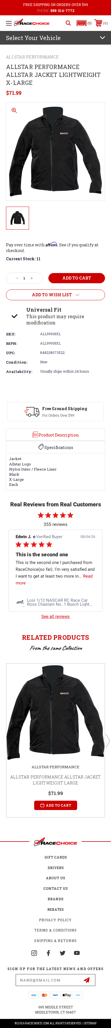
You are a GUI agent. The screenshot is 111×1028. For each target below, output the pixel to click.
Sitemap (90, 1023)
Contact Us (55, 888)
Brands (55, 899)
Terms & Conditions (55, 930)
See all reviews (55, 616)
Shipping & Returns (55, 940)
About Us (55, 878)
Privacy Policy (55, 920)
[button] (84, 23)
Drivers (56, 867)
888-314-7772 (62, 10)
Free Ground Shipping (64, 408)
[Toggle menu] (9, 23)
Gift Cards (55, 857)
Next (107, 740)
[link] (55, 602)
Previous (4, 740)
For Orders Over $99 (58, 415)
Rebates (55, 909)
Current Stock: (23, 258)
